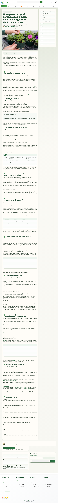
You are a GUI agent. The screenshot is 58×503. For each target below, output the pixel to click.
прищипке (35, 58)
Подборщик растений (8, 480)
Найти (52, 461)
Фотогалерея (48, 486)
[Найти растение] (41, 2)
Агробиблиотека (7, 488)
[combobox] (29, 2)
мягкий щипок (22, 145)
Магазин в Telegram (49, 497)
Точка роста (5, 103)
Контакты (34, 482)
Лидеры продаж (7, 482)
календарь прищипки (15, 360)
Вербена (4, 332)
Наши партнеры (49, 480)
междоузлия (12, 117)
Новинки (6, 486)
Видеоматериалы (49, 484)
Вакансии (48, 482)
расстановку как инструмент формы (22, 373)
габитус (5, 118)
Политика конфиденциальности (50, 488)
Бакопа (4, 335)
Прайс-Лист (20, 488)
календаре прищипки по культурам (25, 94)
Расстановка (5, 369)
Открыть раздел (16, 28)
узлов (7, 62)
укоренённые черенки (26, 388)
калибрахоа (17, 53)
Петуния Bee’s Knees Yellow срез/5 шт (21, 387)
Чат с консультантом (36, 486)
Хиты (5, 484)
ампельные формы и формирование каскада (10, 380)
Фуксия (4, 340)
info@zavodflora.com (35, 480)
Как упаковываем (21, 480)
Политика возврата (21, 484)
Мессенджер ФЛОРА (35, 488)
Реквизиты (34, 484)
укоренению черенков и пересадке (18, 210)
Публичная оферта (21, 486)
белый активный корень (21, 62)
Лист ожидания (7, 492)
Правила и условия (21, 482)
